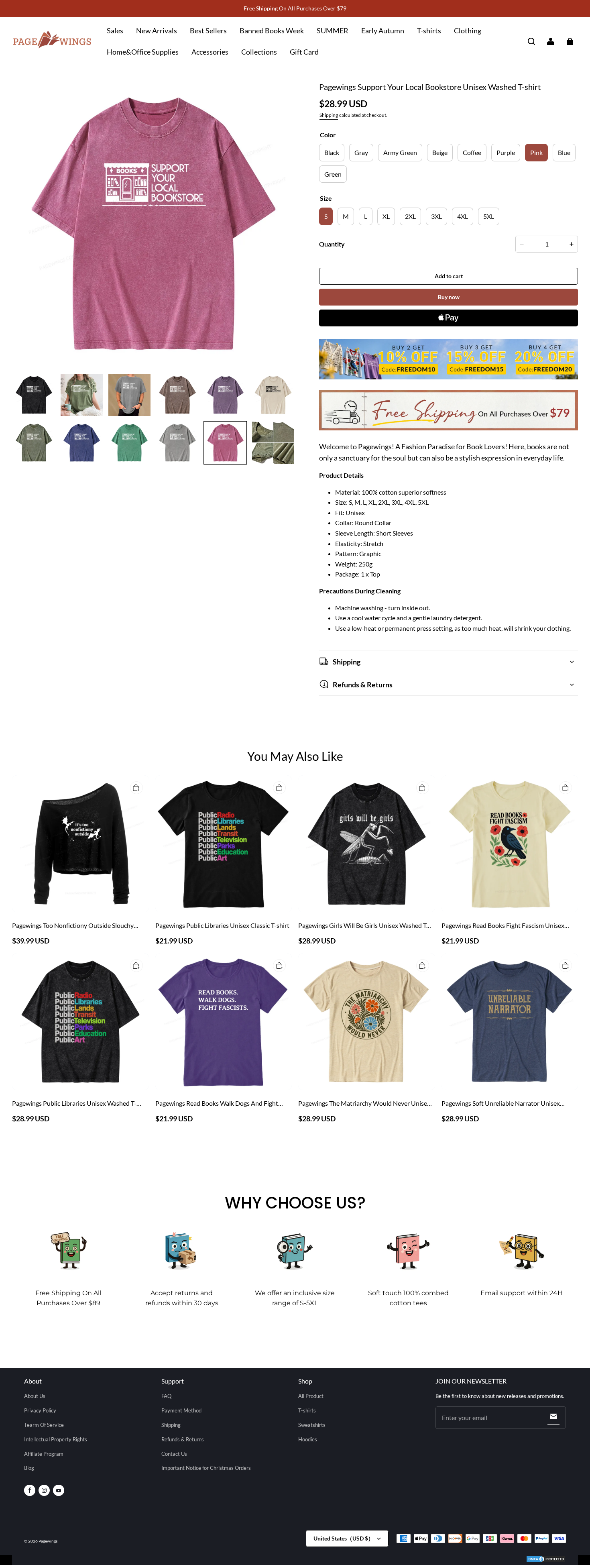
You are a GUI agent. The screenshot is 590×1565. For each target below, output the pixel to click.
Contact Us (174, 1454)
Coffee (472, 152)
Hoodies (307, 1439)
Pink (536, 152)
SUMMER (332, 30)
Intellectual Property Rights (55, 1439)
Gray (361, 152)
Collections (259, 51)
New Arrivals (156, 30)
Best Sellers (208, 30)
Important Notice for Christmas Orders (206, 1468)
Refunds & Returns (182, 1439)
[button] (531, 41)
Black (331, 152)
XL (386, 216)
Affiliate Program (43, 1454)
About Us (34, 1396)
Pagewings (48, 1541)
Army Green (400, 152)
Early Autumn (382, 30)
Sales (115, 30)
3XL (436, 216)
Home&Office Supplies (143, 51)
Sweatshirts (312, 1425)
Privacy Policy (40, 1410)
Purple (505, 152)
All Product (310, 1396)
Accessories (209, 51)
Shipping (328, 115)
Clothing (467, 30)
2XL (410, 216)
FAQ (166, 1396)
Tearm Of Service (44, 1425)
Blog (29, 1468)
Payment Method (181, 1410)
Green (333, 174)
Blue (564, 152)
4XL (462, 216)
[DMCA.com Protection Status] (546, 1560)
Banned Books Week (272, 30)
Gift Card (304, 51)
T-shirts (429, 30)
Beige (440, 152)
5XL (488, 216)
